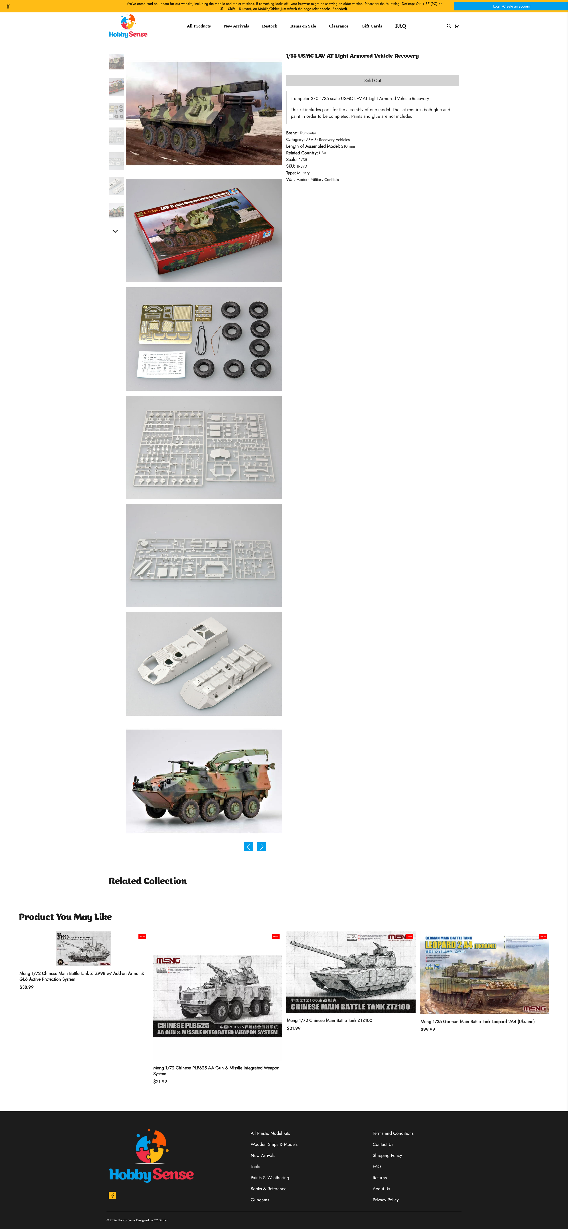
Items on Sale (303, 26)
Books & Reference (268, 1189)
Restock (269, 26)
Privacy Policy (386, 1200)
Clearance (338, 26)
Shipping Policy (387, 1155)
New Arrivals (236, 26)
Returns (380, 1177)
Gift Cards (371, 26)
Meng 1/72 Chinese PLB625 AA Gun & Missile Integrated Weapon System (216, 1071)
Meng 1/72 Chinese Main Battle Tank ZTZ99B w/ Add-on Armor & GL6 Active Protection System (82, 976)
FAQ (400, 26)
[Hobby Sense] (128, 26)
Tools (255, 1166)
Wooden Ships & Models (274, 1144)
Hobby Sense (126, 1220)
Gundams (260, 1200)
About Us (381, 1189)
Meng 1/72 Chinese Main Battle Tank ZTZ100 (329, 1020)
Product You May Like (65, 917)
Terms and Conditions (393, 1133)
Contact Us (383, 1144)
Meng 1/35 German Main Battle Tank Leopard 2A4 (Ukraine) (478, 1022)
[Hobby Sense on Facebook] (8, 6)
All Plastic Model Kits (270, 1133)
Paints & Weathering (270, 1177)
